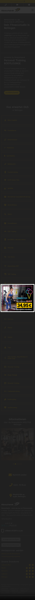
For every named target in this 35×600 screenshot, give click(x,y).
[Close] (32, 286)
